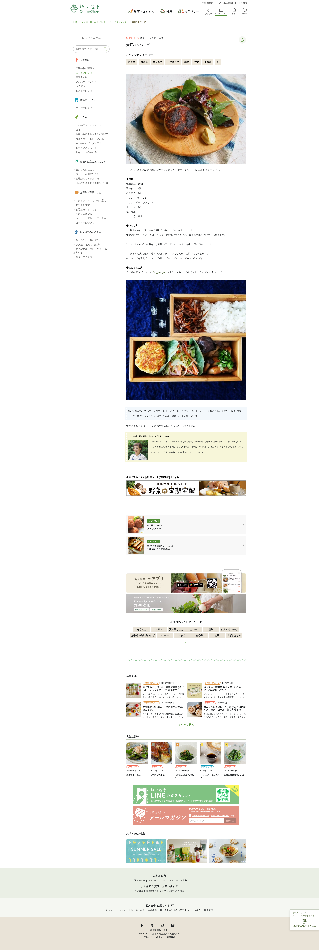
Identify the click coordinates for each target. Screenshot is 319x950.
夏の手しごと (176, 629)
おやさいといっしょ (86, 147)
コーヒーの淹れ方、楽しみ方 (91, 218)
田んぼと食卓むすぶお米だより (92, 183)
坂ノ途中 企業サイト (158, 905)
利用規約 (171, 937)
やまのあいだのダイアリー (90, 143)
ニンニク (157, 62)
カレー (193, 629)
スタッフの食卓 (84, 257)
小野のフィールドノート (88, 125)
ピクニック (173, 62)
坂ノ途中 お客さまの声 (88, 244)
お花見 (144, 62)
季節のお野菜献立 (85, 68)
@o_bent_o (159, 272)
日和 (78, 129)
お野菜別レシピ (84, 90)
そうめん (141, 629)
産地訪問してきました (87, 178)
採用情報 (208, 910)
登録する (230, 821)
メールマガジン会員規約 (220, 816)
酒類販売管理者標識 (174, 891)
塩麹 (211, 629)
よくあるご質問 (150, 886)
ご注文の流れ (138, 880)
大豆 (196, 62)
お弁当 (131, 62)
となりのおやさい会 (86, 152)
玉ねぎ (207, 62)
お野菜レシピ (105, 22)
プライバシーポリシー (200, 816)
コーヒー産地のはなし (87, 174)
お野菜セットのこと (86, 209)
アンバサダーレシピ (86, 81)
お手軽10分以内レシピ (143, 635)
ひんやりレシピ (229, 629)
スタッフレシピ (122, 22)
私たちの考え (138, 910)
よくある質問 (226, 3)
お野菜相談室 (83, 205)
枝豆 (216, 635)
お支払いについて (157, 880)
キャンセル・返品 (178, 880)
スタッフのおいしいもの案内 (91, 200)
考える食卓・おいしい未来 (90, 138)
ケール (164, 635)
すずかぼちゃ (234, 635)
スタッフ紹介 (194, 910)
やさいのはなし (84, 213)
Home (76, 22)
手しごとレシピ (84, 108)
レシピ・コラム (89, 22)
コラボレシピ (83, 86)
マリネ (159, 629)
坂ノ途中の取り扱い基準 (172, 910)
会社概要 (243, 3)
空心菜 (199, 635)
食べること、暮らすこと (88, 240)
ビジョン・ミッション (117, 910)
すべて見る (187, 724)
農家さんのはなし (85, 169)
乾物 (186, 62)
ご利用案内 (207, 3)
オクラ (182, 635)
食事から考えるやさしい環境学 (92, 134)
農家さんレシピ (84, 77)
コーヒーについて (85, 222)
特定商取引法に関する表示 (148, 891)
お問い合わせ (170, 886)
